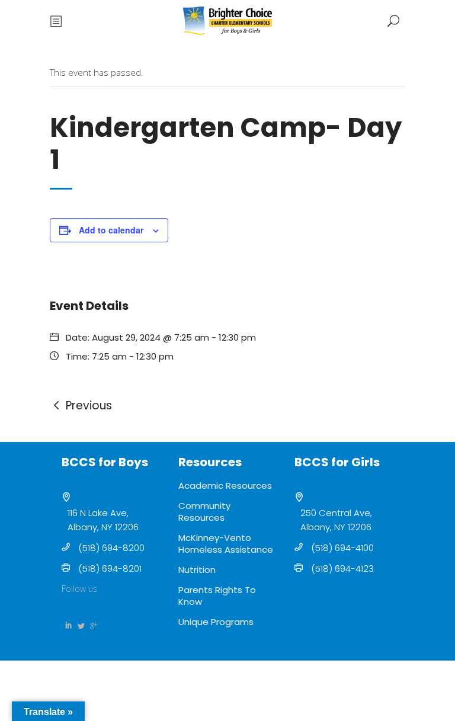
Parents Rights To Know (217, 596)
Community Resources (204, 511)
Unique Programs (216, 622)
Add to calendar (111, 230)
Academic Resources (225, 485)
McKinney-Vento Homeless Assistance (225, 543)
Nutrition (197, 569)
